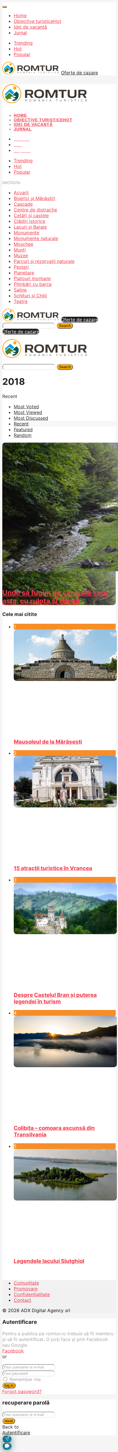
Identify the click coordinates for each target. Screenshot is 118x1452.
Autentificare (16, 1432)
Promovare (26, 1288)
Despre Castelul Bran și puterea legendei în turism (55, 998)
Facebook (13, 1351)
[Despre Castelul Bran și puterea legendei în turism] (65, 934)
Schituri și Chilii (30, 295)
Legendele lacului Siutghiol (49, 1261)
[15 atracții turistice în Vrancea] (65, 807)
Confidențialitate (32, 1294)
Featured (23, 429)
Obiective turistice (37, 21)
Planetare (24, 273)
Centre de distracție (35, 210)
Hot (18, 48)
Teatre (20, 301)
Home (20, 15)
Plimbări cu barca (33, 284)
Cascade (23, 204)
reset (9, 1421)
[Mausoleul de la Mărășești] (65, 681)
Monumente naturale (36, 238)
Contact (22, 1300)
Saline (20, 290)
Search (65, 326)
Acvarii (21, 192)
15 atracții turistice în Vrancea (53, 868)
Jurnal (20, 32)
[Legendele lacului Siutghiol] (65, 1201)
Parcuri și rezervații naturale (44, 261)
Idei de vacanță (30, 27)
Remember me (25, 1379)
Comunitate (26, 1283)
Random (23, 435)
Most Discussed (31, 418)
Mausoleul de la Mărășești (48, 741)
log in (9, 1385)
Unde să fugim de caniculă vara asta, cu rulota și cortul (55, 597)
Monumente (26, 232)
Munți (20, 250)
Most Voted (26, 406)
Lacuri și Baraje (30, 227)
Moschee (23, 244)
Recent (21, 424)
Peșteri (21, 267)
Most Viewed (28, 412)
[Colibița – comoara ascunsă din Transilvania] (65, 1067)
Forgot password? (22, 1391)
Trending (23, 43)
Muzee (21, 255)
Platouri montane (32, 278)
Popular (22, 54)
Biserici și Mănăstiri (34, 198)
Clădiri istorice (29, 221)
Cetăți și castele (31, 215)
